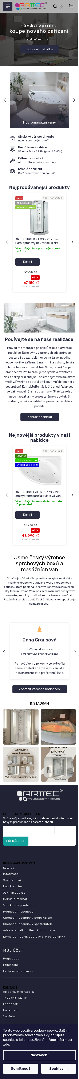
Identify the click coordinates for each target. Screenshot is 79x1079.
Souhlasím (58, 1069)
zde (6, 1044)
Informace (11, 873)
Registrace (11, 958)
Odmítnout (20, 1069)
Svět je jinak (12, 880)
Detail (27, 262)
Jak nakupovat (14, 892)
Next (74, 100)
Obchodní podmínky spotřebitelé (28, 924)
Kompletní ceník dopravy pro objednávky (34, 936)
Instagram (10, 1010)
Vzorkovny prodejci (17, 905)
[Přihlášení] (62, 7)
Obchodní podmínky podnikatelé (27, 917)
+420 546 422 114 (15, 997)
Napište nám (12, 886)
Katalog (8, 867)
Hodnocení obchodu (18, 911)
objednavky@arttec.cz (19, 991)
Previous (5, 100)
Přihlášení (10, 964)
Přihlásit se (15, 840)
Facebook (10, 1004)
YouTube (9, 1016)
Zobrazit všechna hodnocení (39, 689)
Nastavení (39, 1055)
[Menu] (7, 6)
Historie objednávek (18, 971)
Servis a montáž (15, 899)
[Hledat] (55, 6)
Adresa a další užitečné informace (29, 930)
